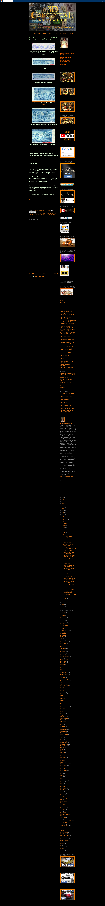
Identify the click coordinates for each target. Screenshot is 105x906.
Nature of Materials (64, 736)
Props (61, 773)
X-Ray (61, 848)
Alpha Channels (63, 643)
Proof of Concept (63, 771)
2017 (63, 507)
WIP (61, 845)
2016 (63, 508)
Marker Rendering (64, 718)
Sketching (42, 214)
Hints (61, 703)
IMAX (61, 710)
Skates (61, 791)
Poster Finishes (63, 757)
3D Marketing (63, 622)
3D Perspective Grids (64, 630)
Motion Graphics (63, 729)
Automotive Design (64, 654)
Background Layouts (64, 659)
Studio (61, 811)
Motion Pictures (63, 731)
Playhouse (62, 752)
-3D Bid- (71, 33)
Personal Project (63, 742)
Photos (61, 749)
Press (61, 758)
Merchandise (63, 726)
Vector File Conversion (65, 835)
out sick (62, 737)
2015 (63, 510)
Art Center (62, 649)
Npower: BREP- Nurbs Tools (66, 382)
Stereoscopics (63, 807)
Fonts (61, 697)
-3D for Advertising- (64, 33)
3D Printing (62, 632)
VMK (61, 841)
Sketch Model (63, 793)
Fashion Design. (63, 693)
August (64, 525)
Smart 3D (62, 796)
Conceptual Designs (45, 213)
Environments (63, 692)
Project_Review (36, 214)
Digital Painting (63, 684)
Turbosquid (62, 828)
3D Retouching (63, 635)
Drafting (62, 687)
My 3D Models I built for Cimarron (67, 303)
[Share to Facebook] (33, 212)
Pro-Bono (62, 762)
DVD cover (62, 688)
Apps (61, 646)
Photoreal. (62, 747)
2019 (63, 503)
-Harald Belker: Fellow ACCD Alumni (67, 407)
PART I (30, 197)
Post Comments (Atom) (39, 276)
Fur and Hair (62, 698)
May (64, 531)
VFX (61, 837)
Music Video (63, 732)
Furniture (62, 700)
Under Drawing (63, 833)
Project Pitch (63, 768)
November (65, 519)
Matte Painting (63, 721)
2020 (63, 501)
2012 (63, 516)
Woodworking (63, 846)
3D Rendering (63, 633)
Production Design (64, 767)
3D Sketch (62, 636)
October (65, 521)
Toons (61, 827)
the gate (43, 104)
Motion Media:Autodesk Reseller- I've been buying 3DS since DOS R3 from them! (68, 375)
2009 (63, 606)
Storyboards (62, 809)
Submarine (62, 815)
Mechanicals (63, 723)
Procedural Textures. (64, 763)
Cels (61, 671)
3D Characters (63, 614)
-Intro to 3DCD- (37, 33)
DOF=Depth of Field (64, 685)
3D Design (62, 615)
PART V (30, 203)
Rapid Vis (62, 778)
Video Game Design (50, 214)
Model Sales (63, 728)
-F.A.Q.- (56, 33)
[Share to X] (32, 212)
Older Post (56, 273)
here (54, 173)
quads (61, 776)
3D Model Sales (63, 623)
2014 (63, 512)
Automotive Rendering (65, 656)
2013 (63, 514)
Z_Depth (62, 850)
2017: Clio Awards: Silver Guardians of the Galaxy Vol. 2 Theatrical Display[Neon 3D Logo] (67, 317)
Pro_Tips (62, 760)
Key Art (61, 711)
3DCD (61, 638)
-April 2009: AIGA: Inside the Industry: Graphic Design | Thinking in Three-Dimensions (68, 354)
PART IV (31, 202)
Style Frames (63, 812)
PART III (30, 200)
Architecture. (63, 648)
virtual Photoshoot (64, 840)
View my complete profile (66, 476)
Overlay (62, 739)
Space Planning (63, 798)
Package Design (63, 741)
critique (61, 682)
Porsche (62, 754)
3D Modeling (63, 627)
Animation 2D (63, 645)
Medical (62, 724)
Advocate (62, 640)
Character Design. (64, 672)
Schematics (62, 784)
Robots (61, 783)
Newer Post (31, 273)
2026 (63, 497)
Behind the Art (63, 661)
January (65, 600)
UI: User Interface (64, 832)
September (65, 523)
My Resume (62, 300)
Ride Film (62, 781)
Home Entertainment (64, 706)
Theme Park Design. (64, 825)
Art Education (63, 653)
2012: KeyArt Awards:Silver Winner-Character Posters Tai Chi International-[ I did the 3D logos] (67, 326)
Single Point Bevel (64, 789)
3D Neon (62, 628)
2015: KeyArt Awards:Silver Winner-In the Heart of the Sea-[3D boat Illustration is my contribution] (68, 322)
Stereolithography (64, 806)
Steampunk (62, 804)
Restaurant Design (64, 780)
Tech (61, 819)
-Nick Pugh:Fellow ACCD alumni (67, 393)
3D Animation (63, 612)
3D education (63, 617)
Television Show (63, 822)
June (64, 529)
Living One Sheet (64, 715)
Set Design (62, 786)
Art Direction (36, 213)
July (64, 527)
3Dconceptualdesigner (67, 423)
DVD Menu (62, 690)
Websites (62, 843)
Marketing (62, 719)
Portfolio (62, 755)
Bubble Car (62, 664)
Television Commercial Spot (66, 820)
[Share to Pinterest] (35, 212)
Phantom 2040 (63, 745)
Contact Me (62, 302)
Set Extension (63, 788)
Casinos (62, 667)
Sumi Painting (63, 817)
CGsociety (62, 387)
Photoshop (62, 750)
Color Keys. (62, 677)
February (65, 598)
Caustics (62, 669)
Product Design (63, 765)
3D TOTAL (62, 385)
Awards (61, 658)
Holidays (62, 705)
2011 (63, 602)
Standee (62, 802)
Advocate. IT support (64, 641)
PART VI (31, 205)
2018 (63, 505)
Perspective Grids (64, 744)
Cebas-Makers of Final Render (66, 383)
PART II (30, 199)
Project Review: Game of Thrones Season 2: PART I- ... (69, 538)
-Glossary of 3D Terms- (47, 33)
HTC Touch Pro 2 (64, 708)
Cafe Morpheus (63, 666)
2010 (63, 604)
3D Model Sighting (64, 625)
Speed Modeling (63, 801)
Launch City (62, 713)
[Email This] (29, 212)
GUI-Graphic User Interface (66, 701)
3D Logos (62, 620)
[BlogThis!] (31, 212)
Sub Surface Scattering (65, 814)
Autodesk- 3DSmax (64, 377)
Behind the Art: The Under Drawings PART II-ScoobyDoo (68, 546)
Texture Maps (63, 824)
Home (31, 33)
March (64, 534)
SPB (61, 799)
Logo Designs (63, 716)
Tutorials (62, 830)
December (65, 518)
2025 (63, 499)
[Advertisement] (39, 263)
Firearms (62, 695)
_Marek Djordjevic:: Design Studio (67, 408)
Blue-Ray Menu (63, 662)
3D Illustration (63, 618)
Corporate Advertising (64, 680)
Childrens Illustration (64, 674)
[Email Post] (52, 210)
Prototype (62, 775)
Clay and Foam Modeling (65, 675)
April (64, 532)
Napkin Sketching (64, 734)
